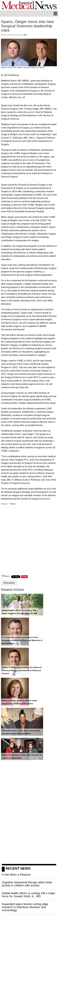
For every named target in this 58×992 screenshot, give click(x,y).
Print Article (9, 583)
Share (6, 576)
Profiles (13, 504)
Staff (25, 35)
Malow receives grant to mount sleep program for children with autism (19, 702)
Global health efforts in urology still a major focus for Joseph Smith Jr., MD (20, 611)
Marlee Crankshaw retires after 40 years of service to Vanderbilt (22, 756)
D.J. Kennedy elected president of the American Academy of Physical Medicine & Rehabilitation (22, 640)
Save (25, 577)
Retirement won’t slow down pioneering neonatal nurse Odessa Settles (21, 732)
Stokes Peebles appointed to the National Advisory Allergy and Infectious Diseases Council (22, 670)
